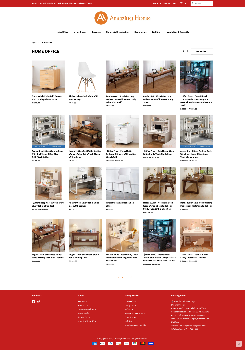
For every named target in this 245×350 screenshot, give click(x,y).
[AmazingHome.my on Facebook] (33, 302)
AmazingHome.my (121, 338)
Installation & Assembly (177, 32)
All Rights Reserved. (139, 338)
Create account (169, 3)
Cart (185, 3)
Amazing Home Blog (87, 321)
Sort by (186, 51)
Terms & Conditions (87, 309)
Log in (155, 3)
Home (34, 43)
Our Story (82, 301)
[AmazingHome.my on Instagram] (38, 302)
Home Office (62, 32)
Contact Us (83, 305)
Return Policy (84, 317)
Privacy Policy (84, 313)
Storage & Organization (117, 32)
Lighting (156, 32)
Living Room (80, 32)
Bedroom (96, 32)
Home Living (140, 32)
